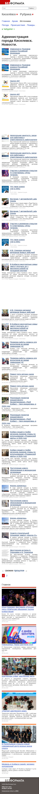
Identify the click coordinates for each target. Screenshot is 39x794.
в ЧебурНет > (8, 29)
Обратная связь (7, 787)
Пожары (31, 25)
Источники (25, 21)
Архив (15, 21)
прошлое (19, 570)
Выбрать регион (7, 788)
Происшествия (18, 25)
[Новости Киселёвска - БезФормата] (12, 2)
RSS (17, 791)
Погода (5, 25)
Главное (6, 21)
